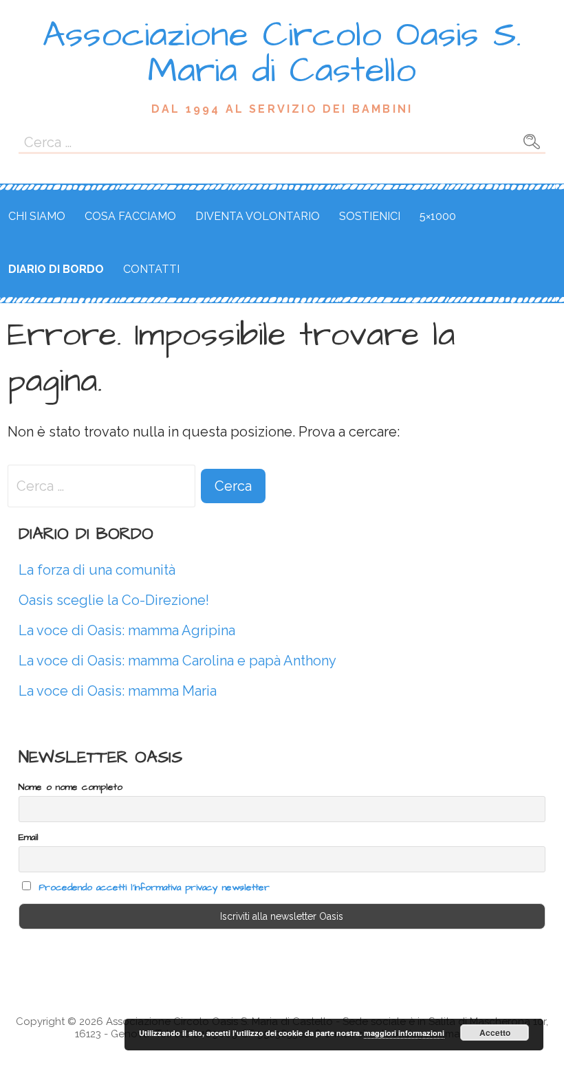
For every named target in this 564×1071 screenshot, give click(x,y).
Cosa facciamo (130, 216)
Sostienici (369, 216)
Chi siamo (36, 216)
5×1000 (438, 216)
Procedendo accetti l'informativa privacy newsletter (154, 887)
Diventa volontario (257, 216)
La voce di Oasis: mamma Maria (118, 691)
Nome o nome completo (70, 787)
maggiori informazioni (404, 1033)
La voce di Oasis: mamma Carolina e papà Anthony (177, 660)
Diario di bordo (56, 269)
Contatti (151, 269)
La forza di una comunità (97, 570)
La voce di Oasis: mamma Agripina (127, 630)
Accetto (494, 1032)
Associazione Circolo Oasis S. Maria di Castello (282, 53)
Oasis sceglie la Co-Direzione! (114, 600)
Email (29, 837)
